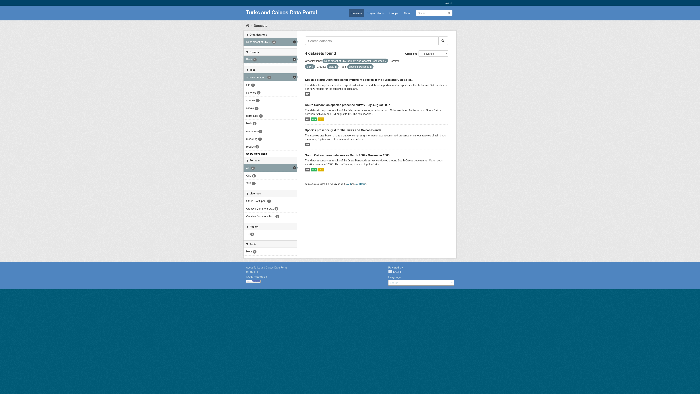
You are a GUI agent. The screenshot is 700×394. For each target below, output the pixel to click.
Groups (393, 13)
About (407, 13)
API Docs (360, 183)
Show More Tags (256, 153)
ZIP (307, 94)
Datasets (356, 13)
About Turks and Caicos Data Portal (266, 267)
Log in (448, 3)
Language (394, 277)
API (349, 183)
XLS (314, 119)
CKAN (394, 271)
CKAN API (252, 272)
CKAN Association (256, 276)
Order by (410, 53)
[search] (443, 40)
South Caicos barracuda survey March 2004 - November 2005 (347, 155)
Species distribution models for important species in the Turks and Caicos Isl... (359, 80)
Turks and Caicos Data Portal (281, 12)
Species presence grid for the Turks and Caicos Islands (343, 130)
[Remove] (385, 60)
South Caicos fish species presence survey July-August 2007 (347, 105)
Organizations (376, 13)
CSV (321, 119)
